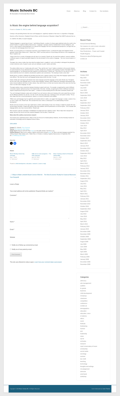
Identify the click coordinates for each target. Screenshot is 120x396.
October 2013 (84, 138)
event (82, 321)
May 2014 (83, 128)
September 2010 (85, 209)
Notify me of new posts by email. (22, 249)
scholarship (83, 349)
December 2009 (85, 231)
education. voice (85, 313)
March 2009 (84, 254)
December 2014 (85, 118)
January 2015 (84, 115)
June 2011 (83, 186)
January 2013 (84, 146)
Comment (13, 195)
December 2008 (85, 262)
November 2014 (85, 120)
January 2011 (84, 199)
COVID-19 (83, 306)
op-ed (82, 338)
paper (50, 132)
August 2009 (84, 241)
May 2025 (83, 77)
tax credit (83, 359)
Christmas (83, 296)
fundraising (83, 326)
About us (77, 11)
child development (20, 163)
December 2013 (85, 133)
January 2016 (84, 110)
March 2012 (84, 163)
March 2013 (84, 143)
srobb (29, 29)
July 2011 (83, 183)
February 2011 (84, 196)
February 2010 (84, 226)
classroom (83, 298)
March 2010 (84, 224)
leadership (83, 333)
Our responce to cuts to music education (92, 46)
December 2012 (85, 148)
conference (83, 303)
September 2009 (85, 239)
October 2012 (84, 151)
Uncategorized (84, 369)
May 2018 (83, 100)
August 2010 (84, 211)
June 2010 (83, 216)
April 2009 (83, 251)
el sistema (83, 316)
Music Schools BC (24, 10)
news (82, 336)
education (29, 163)
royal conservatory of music (88, 346)
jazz (81, 331)
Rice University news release (21, 129)
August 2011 (84, 181)
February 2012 (84, 166)
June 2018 (83, 98)
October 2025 (84, 75)
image (32, 130)
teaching (83, 361)
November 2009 (85, 234)
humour (82, 328)
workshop (83, 376)
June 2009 (83, 246)
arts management (85, 283)
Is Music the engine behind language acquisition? (34, 25)
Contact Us (92, 11)
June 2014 (83, 125)
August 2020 (84, 85)
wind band (83, 374)
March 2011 (84, 193)
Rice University (26, 127)
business (83, 291)
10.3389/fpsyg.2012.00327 (19, 135)
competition (83, 301)
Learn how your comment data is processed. (48, 262)
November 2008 (85, 264)
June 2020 (83, 90)
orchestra (83, 341)
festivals (82, 323)
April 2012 (83, 161)
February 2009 (84, 257)
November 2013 (85, 135)
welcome (83, 371)
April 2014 (83, 130)
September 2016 (85, 105)
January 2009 (84, 259)
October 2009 (84, 236)
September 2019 (85, 95)
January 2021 (84, 80)
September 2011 (85, 178)
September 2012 (85, 153)
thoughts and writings (87, 366)
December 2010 (85, 201)
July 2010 (83, 214)
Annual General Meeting (87, 43)
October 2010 (84, 206)
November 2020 (85, 82)
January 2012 (84, 168)
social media (84, 351)
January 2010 (84, 229)
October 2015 (84, 113)
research (34, 163)
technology (83, 364)
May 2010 (83, 219)
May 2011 (83, 188)
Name (12, 221)
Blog (84, 11)
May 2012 (83, 158)
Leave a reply (42, 163)
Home (68, 11)
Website (12, 237)
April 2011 (83, 191)
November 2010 (85, 204)
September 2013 (85, 140)
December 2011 (85, 171)
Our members (104, 11)
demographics (84, 308)
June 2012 (83, 156)
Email (12, 229)
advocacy (83, 280)
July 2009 (83, 244)
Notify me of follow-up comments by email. (25, 245)
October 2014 (84, 123)
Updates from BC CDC (87, 48)
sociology (83, 354)
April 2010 (83, 221)
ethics (82, 318)
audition (82, 286)
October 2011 (84, 176)
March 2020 (84, 93)
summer (82, 356)
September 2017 (85, 103)
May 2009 (83, 249)
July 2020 (83, 88)
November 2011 (85, 173)
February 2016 (84, 108)
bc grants (83, 288)
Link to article (13, 123)
